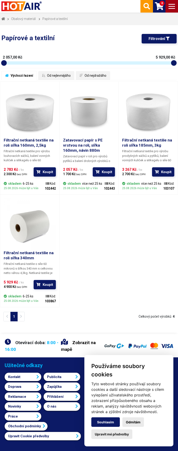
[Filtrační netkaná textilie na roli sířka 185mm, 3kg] (148, 111)
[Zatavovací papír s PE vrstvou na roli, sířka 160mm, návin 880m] (89, 111)
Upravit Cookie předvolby (28, 436)
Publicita (54, 377)
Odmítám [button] (133, 422)
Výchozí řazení (21, 75)
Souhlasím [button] (105, 422)
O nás (51, 406)
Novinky (14, 406)
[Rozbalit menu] (171, 6)
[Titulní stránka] (22, 6)
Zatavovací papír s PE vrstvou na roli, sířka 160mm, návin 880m (83, 145)
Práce (13, 416)
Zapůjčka (54, 387)
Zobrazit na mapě (78, 346)
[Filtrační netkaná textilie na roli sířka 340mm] (30, 224)
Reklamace (17, 397)
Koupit (48, 172)
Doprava (14, 387)
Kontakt (14, 377)
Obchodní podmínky (24, 426)
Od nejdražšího (95, 75)
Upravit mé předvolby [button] (112, 434)
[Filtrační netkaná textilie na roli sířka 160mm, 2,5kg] (30, 111)
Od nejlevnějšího (58, 75)
